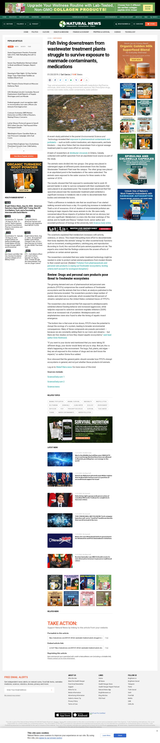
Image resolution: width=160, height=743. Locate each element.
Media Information (74, 692)
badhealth (84, 85)
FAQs (145, 17)
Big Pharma (103, 85)
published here (112, 725)
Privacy (56, 722)
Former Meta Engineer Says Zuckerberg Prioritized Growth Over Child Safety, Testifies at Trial (23, 146)
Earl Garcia (65, 74)
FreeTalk (131, 695)
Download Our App (126, 17)
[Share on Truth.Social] (76, 80)
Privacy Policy (73, 701)
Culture (46, 32)
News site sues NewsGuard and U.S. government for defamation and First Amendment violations (93, 537)
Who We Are (72, 678)
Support (70, 687)
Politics (35, 32)
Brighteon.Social (133, 681)
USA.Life (131, 704)
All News (102, 681)
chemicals (52, 87)
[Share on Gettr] (81, 80)
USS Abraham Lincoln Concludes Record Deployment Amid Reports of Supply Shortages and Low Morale (23, 94)
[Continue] (51, 690)
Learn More (106, 735)
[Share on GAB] (71, 80)
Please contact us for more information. (61, 658)
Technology (130, 32)
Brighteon (12, 17)
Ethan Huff (88, 473)
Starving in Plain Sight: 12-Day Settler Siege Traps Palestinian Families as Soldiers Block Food (22, 75)
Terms (62, 722)
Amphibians (57, 38)
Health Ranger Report (14, 198)
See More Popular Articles (24, 156)
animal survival (73, 85)
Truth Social (132, 690)
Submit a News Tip (74, 698)
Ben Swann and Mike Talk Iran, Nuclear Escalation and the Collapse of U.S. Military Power (13, 257)
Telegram (131, 684)
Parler (130, 687)
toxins (66, 90)
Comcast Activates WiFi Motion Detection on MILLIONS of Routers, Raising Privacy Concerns (22, 115)
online (102, 223)
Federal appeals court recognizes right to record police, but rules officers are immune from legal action (22, 104)
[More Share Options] (87, 80)
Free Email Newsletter (75, 684)
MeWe (130, 698)
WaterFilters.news (64, 367)
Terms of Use (73, 704)
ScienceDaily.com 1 (56, 377)
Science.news (54, 387)
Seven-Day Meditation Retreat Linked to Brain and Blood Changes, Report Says (22, 65)
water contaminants (77, 90)
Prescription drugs (103, 87)
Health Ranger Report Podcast (109, 687)
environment (78, 87)
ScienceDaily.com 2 (56, 382)
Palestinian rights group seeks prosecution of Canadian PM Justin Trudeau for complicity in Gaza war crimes (92, 498)
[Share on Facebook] (55, 80)
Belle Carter (88, 453)
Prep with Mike (24, 17)
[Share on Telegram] (65, 80)
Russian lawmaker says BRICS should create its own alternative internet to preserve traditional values (93, 559)
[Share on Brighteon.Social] (50, 80)
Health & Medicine (61, 32)
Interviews (35, 17)
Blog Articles (103, 695)
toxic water (58, 90)
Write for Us (72, 690)
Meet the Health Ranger (76, 681)
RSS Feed (102, 698)
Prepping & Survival (101, 32)
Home (4, 17)
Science (117, 32)
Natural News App (105, 690)
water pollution (92, 90)
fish (93, 87)
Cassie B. (87, 493)
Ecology (69, 87)
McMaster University (79, 153)
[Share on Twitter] (60, 80)
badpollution (93, 85)
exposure (87, 87)
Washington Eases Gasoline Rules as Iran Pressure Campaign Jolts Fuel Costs (22, 135)
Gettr (129, 692)
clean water (60, 87)
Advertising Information (76, 695)
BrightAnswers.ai (111, 17)
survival (51, 90)
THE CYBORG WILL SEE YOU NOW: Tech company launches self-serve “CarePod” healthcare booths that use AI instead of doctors (93, 518)
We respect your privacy (12, 695)
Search (155, 17)
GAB (129, 701)
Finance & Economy (81, 32)
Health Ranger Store (105, 684)
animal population (59, 85)
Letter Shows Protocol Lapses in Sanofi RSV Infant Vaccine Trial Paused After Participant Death (23, 125)
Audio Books (46, 17)
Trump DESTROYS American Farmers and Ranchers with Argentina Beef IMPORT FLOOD (33, 222)
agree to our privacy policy (50, 738)
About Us (139, 17)
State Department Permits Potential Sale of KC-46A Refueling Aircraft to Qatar (22, 54)
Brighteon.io (132, 678)
